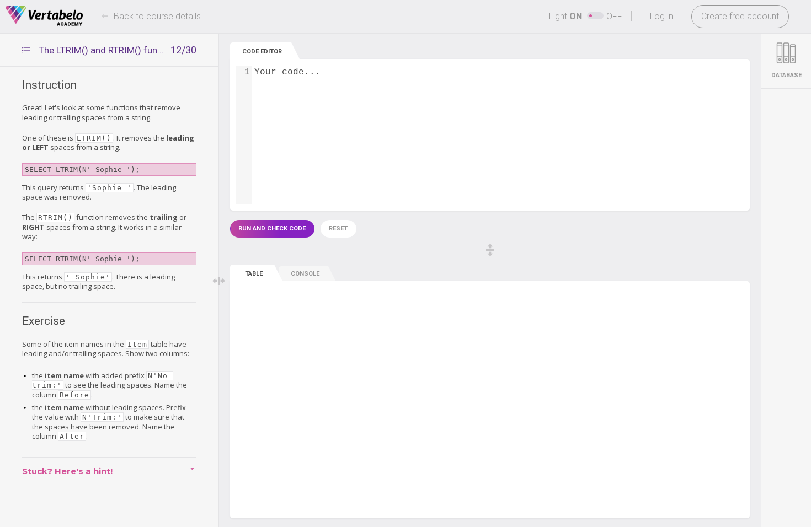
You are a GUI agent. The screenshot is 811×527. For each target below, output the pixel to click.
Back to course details (157, 16)
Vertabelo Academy (44, 16)
